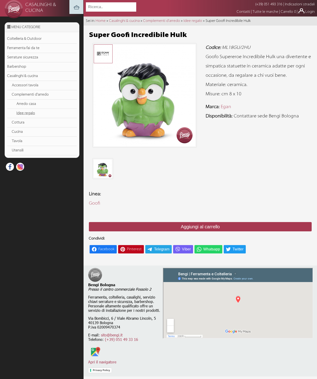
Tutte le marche (265, 12)
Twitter (238, 249)
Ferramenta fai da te (23, 48)
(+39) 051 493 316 (268, 4)
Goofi (94, 203)
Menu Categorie (25, 27)
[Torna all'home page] (76, 13)
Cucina (17, 132)
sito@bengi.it (112, 335)
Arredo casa (26, 104)
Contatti (244, 12)
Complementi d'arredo (30, 94)
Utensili (17, 150)
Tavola (17, 141)
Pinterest (134, 249)
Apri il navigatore (102, 362)
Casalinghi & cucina (22, 76)
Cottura (18, 122)
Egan (226, 107)
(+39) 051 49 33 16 (121, 339)
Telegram (161, 249)
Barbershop (16, 67)
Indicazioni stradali (300, 4)
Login (310, 12)
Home (101, 21)
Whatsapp (211, 249)
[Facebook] (9, 168)
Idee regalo (25, 113)
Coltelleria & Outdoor (24, 39)
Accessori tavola (25, 85)
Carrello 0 (288, 12)
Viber (186, 249)
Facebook (106, 249)
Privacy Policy (101, 370)
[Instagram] (19, 168)
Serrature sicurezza (22, 57)
